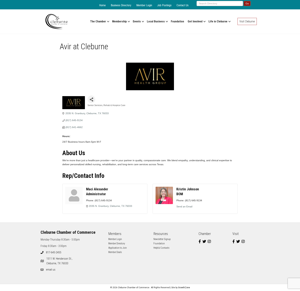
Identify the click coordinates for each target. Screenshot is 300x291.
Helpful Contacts (161, 247)
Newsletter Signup (162, 239)
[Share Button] (91, 99)
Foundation (177, 21)
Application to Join (117, 247)
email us (50, 269)
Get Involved (195, 21)
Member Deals (115, 252)
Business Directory (121, 5)
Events (137, 21)
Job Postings (164, 5)
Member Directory (116, 243)
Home (102, 5)
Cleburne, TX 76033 (59, 261)
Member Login (144, 5)
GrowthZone (184, 287)
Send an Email (184, 206)
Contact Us (183, 5)
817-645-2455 (53, 252)
